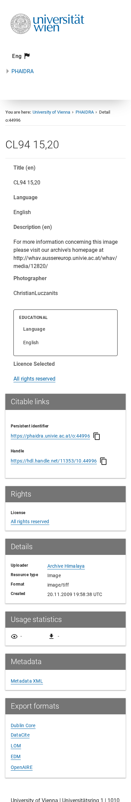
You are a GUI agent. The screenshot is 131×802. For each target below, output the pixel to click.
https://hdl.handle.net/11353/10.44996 (54, 461)
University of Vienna (51, 112)
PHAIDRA (22, 71)
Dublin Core (23, 725)
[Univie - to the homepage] (47, 43)
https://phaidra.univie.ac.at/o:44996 (50, 436)
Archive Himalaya (66, 566)
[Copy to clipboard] (96, 436)
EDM (16, 756)
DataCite (20, 735)
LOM (16, 745)
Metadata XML (27, 681)
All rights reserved (34, 379)
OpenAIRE (22, 767)
